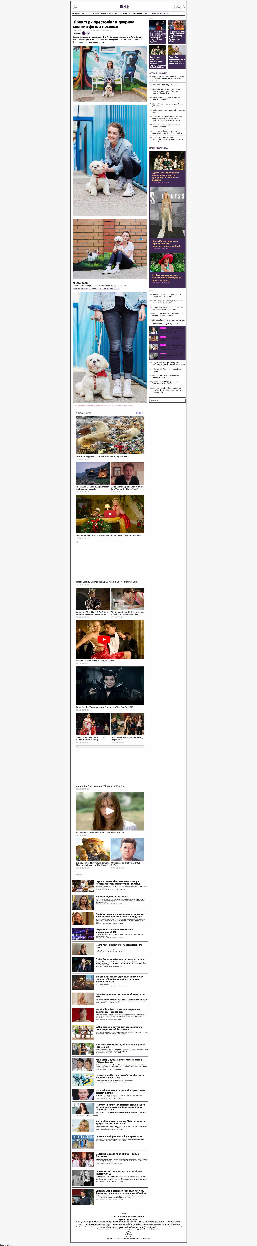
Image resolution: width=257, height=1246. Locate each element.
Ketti (107, 924)
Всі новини (76, 13)
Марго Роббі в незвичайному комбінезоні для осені (119, 946)
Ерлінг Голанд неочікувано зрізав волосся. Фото (120, 959)
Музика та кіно (100, 13)
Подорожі (123, 13)
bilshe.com (126, 1217)
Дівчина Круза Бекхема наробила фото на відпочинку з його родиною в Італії (172, 347)
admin (107, 889)
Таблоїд (121, 924)
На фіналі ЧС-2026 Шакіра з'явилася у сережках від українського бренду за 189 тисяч (177, 37)
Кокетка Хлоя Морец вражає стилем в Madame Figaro (96, 288)
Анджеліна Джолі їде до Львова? (112, 896)
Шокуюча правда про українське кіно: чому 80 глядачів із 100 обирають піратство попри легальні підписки (120, 979)
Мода (109, 13)
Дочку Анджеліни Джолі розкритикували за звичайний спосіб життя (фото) (172, 330)
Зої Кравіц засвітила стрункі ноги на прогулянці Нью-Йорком (120, 1045)
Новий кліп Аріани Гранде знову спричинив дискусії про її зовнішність (118, 1010)
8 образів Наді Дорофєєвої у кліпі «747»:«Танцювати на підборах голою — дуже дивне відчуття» (158, 37)
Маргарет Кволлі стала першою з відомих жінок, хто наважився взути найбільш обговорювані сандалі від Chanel (120, 1107)
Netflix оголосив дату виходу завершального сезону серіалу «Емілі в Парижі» (119, 1028)
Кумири (153, 13)
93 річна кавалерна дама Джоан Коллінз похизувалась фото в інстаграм (167, 277)
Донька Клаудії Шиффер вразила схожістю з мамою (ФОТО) (119, 1172)
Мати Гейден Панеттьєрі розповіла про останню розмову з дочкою (120, 1091)
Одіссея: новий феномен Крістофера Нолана (119, 1136)
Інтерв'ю (167, 13)
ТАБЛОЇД (84, 13)
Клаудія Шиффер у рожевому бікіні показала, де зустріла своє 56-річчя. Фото (121, 1122)
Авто (130, 13)
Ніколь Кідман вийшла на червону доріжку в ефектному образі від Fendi (166, 243)
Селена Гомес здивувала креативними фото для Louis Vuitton (100, 286)
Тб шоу (91, 13)
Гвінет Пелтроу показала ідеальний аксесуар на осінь (120, 995)
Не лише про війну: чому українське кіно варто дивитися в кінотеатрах (120, 1076)
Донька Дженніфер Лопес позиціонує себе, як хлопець (170, 339)
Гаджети (115, 13)
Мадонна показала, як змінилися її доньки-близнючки (118, 1155)
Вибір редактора (158, 148)
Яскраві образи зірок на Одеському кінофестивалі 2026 (114, 930)
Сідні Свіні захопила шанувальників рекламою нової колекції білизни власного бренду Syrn (119, 915)
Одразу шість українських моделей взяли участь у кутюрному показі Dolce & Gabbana (158, 62)
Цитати (159, 13)
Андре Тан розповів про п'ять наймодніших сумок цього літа (177, 60)
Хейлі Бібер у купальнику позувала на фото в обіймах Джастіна (119, 1061)
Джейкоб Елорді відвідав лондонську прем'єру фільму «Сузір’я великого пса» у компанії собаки (121, 1192)
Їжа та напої (137, 13)
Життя (147, 13)
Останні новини (158, 73)
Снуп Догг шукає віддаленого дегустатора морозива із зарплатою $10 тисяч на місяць (118, 882)
